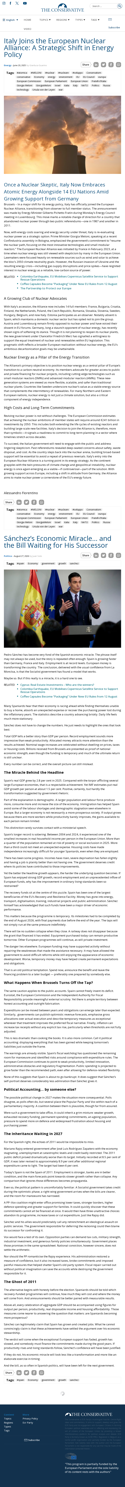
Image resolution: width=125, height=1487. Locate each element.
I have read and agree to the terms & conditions (64, 768)
